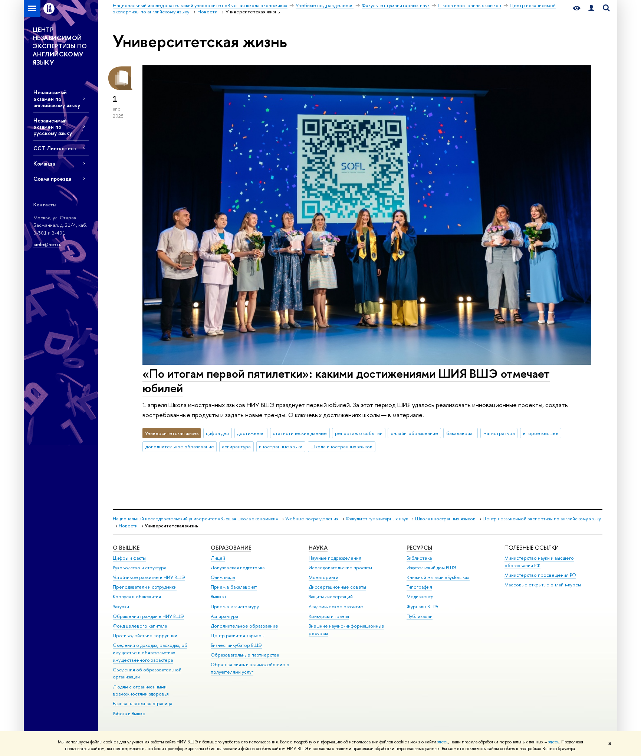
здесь (442, 742)
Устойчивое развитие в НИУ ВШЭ (149, 577)
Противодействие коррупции (145, 635)
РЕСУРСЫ (419, 548)
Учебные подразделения (312, 519)
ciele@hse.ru (47, 244)
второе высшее (541, 433)
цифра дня (217, 433)
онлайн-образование (414, 433)
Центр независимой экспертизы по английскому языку (542, 519)
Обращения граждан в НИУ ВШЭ (148, 616)
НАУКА (318, 548)
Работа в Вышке (129, 713)
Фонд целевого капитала (140, 626)
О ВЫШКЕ (126, 548)
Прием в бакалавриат (234, 587)
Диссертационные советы (337, 587)
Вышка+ (219, 596)
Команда (44, 163)
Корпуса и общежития (137, 596)
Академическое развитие (336, 606)
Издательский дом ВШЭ (432, 567)
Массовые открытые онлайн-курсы (542, 585)
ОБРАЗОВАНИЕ (231, 548)
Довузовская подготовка (237, 567)
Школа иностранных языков (341, 446)
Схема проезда (52, 178)
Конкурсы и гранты (329, 616)
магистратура (499, 433)
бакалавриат (460, 433)
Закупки (121, 606)
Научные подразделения (335, 558)
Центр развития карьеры (237, 635)
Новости (128, 526)
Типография (419, 587)
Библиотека (419, 558)
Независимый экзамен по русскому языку (52, 127)
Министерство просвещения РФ (540, 575)
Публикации (420, 616)
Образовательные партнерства (245, 655)
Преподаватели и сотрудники (145, 587)
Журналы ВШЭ (422, 606)
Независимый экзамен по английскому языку (56, 98)
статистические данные (300, 433)
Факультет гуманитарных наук (377, 519)
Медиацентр (420, 596)
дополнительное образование (179, 446)
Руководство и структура (139, 567)
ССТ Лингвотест (55, 148)
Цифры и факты (129, 558)
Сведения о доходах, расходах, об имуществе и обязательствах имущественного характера (150, 652)
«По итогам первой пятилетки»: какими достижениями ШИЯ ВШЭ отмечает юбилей (346, 380)
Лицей (218, 558)
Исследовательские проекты (340, 567)
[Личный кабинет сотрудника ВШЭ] (591, 8)
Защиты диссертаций (331, 596)
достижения (250, 433)
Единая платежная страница (142, 703)
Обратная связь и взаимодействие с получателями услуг (250, 668)
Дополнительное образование (244, 626)
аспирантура (236, 446)
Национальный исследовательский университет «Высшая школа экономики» (195, 519)
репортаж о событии (358, 433)
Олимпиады (223, 577)
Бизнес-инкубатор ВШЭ (236, 645)
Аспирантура (224, 616)
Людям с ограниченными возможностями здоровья (141, 690)
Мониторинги (323, 577)
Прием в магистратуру (235, 606)
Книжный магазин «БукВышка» (438, 577)
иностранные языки (280, 446)
